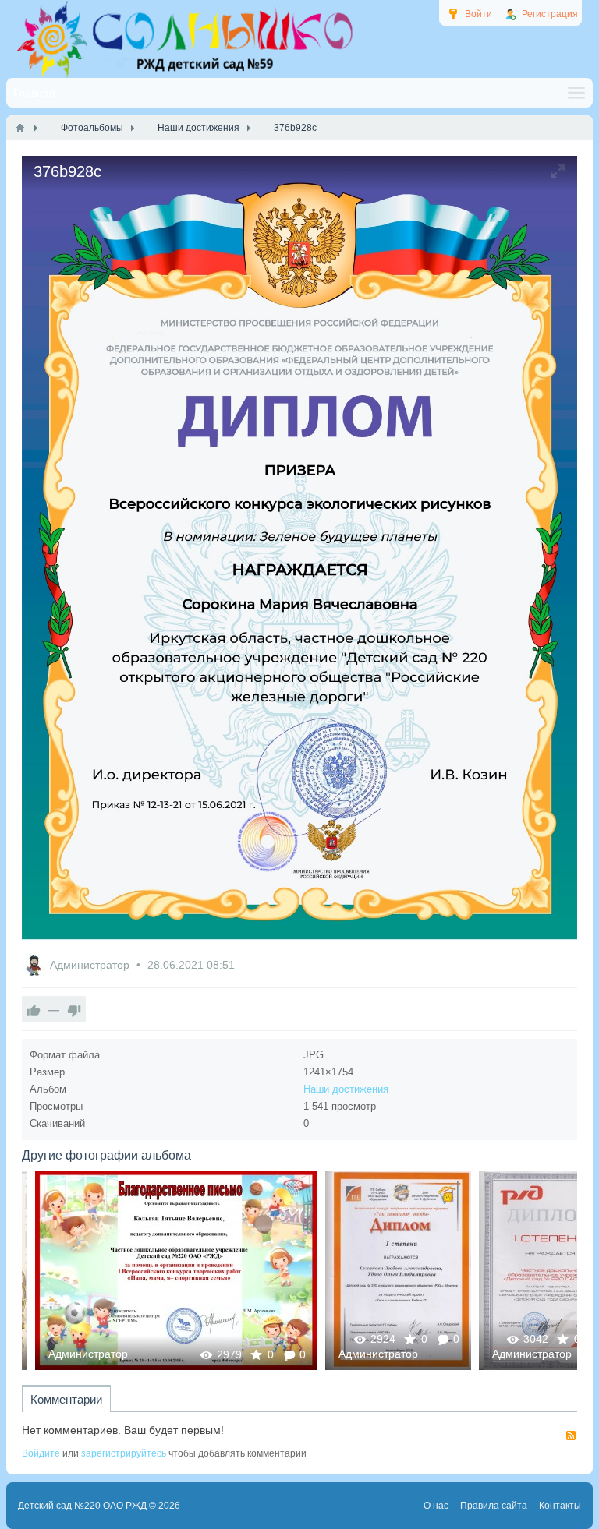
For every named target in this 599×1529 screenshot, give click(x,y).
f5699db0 (385, 1270)
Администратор (91, 965)
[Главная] (20, 127)
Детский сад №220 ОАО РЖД (82, 1505)
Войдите (41, 1453)
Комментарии (66, 1399)
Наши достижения (345, 1089)
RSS (571, 1435)
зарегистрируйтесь (123, 1453)
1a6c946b (162, 1270)
